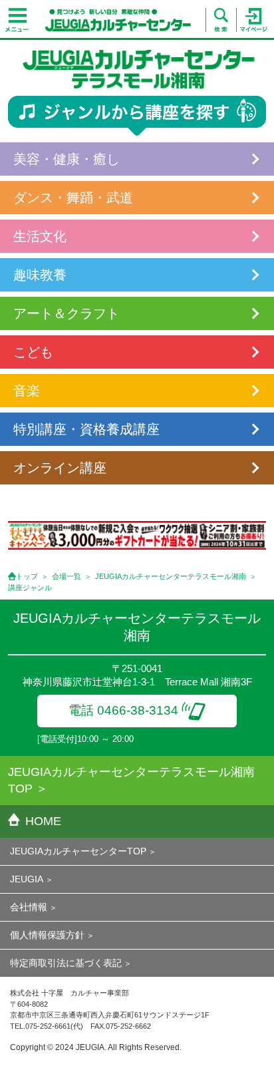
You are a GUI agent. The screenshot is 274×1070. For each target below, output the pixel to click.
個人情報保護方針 (47, 935)
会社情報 (28, 907)
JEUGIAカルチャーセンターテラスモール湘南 (170, 576)
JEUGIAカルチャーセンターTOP (78, 851)
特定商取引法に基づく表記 (66, 963)
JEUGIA (26, 879)
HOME (43, 821)
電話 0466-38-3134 (123, 710)
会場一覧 (66, 576)
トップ (27, 576)
